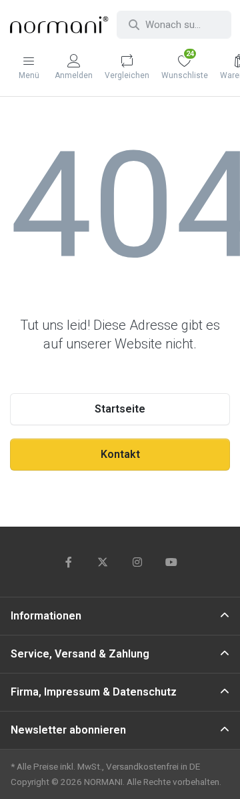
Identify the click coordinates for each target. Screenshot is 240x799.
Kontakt (120, 454)
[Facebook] (68, 562)
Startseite (120, 409)
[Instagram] (137, 562)
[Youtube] (172, 562)
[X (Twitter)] (102, 562)
